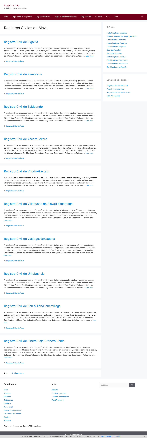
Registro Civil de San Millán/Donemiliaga (32, 306)
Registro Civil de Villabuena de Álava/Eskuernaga (38, 204)
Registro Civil (86, 17)
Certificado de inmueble (116, 40)
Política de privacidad (12, 414)
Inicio (6, 17)
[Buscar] (132, 385)
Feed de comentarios (60, 397)
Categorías (8, 400)
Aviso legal (8, 407)
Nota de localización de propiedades (121, 36)
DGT (108, 17)
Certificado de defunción (117, 67)
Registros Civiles (113, 96)
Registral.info (11, 5)
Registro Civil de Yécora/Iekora (25, 139)
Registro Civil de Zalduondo (23, 106)
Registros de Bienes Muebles (118, 92)
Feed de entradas (59, 393)
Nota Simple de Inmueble (117, 33)
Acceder (55, 390)
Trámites (7, 393)
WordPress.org (58, 400)
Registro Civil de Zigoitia (21, 42)
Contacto (7, 403)
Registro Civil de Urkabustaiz (24, 273)
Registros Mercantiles (115, 89)
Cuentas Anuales (114, 50)
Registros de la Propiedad (117, 86)
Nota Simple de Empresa (117, 43)
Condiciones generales (13, 410)
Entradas (7, 397)
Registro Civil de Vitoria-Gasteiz (26, 171)
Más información (107, 436)
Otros (116, 17)
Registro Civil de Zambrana (23, 74)
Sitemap (7, 421)
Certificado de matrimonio (117, 64)
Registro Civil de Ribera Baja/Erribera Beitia (34, 341)
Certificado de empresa (116, 47)
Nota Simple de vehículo (116, 57)
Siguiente (19, 373)
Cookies (7, 417)
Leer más (89, 56)
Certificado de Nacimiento (117, 60)
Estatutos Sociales (114, 53)
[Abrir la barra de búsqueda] (142, 17)
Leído (118, 436)
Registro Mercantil (43, 17)
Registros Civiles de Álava (15, 61)
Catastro (98, 17)
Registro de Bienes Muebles (65, 17)
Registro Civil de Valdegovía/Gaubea (29, 238)
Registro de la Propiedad (22, 17)
